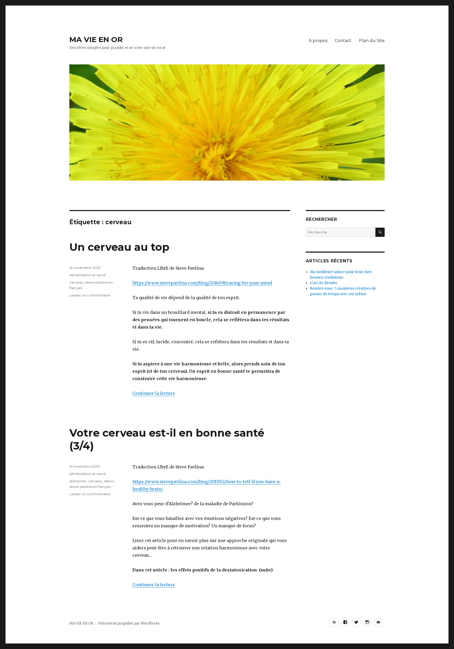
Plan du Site (372, 40)
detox (109, 481)
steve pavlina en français (90, 486)
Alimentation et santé (87, 275)
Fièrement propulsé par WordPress (128, 623)
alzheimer (77, 481)
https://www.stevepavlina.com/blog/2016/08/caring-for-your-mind (202, 282)
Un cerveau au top (119, 247)
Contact (343, 40)
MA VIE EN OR (96, 39)
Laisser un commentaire (89, 295)
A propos (318, 40)
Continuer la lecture (153, 393)
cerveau (76, 282)
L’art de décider (323, 283)
